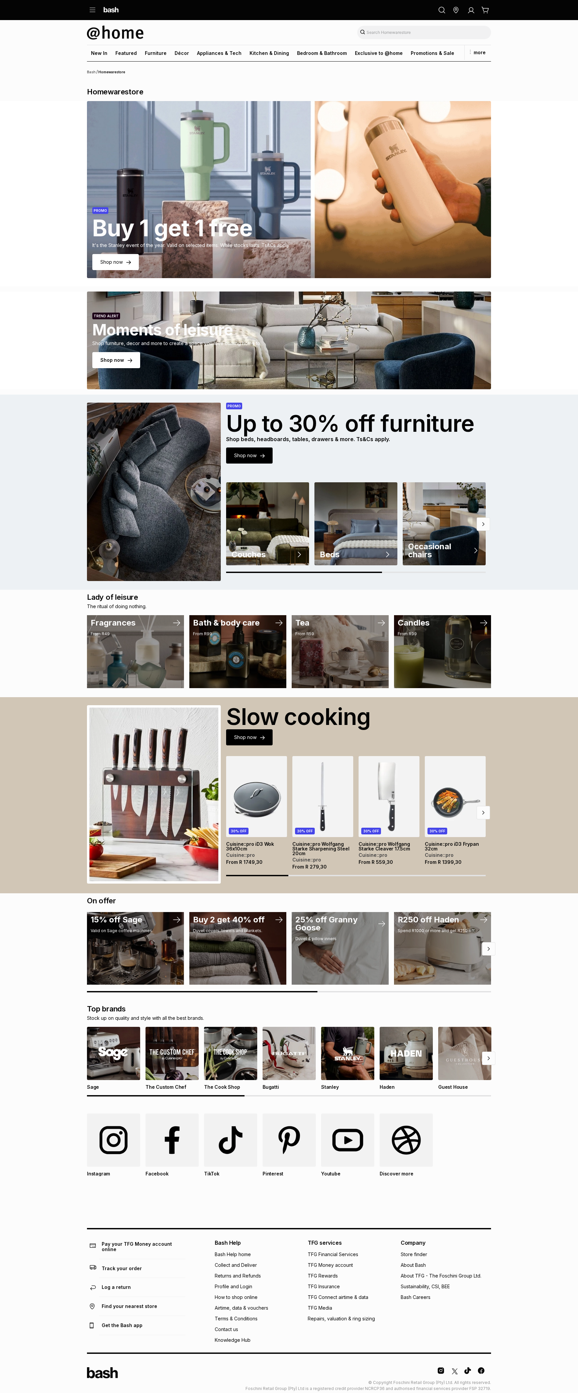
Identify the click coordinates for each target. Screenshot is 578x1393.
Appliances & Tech (219, 53)
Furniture (156, 53)
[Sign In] (471, 10)
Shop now (111, 262)
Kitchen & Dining (269, 53)
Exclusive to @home (379, 53)
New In (99, 53)
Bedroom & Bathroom (322, 53)
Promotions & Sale (432, 53)
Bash (91, 72)
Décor (182, 53)
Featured (126, 53)
